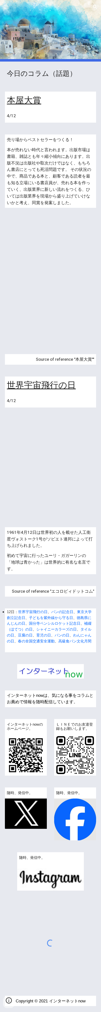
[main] (50, 73)
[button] (6, 7)
